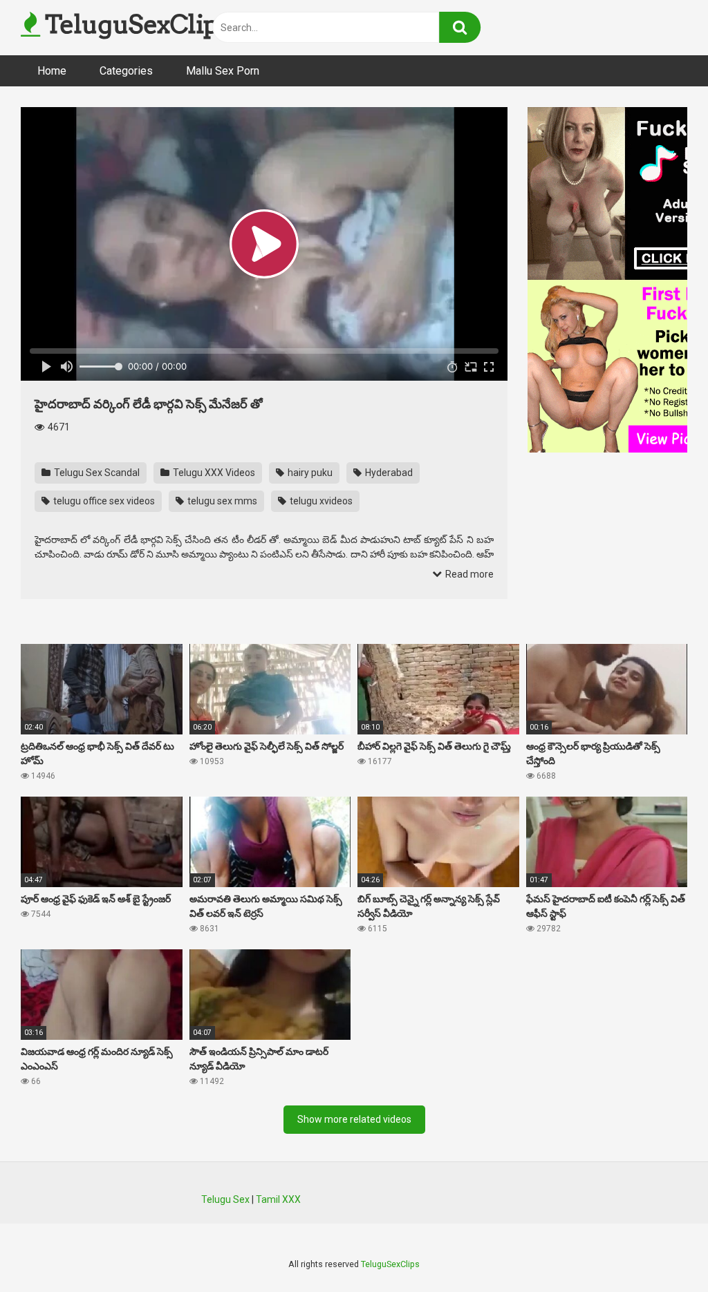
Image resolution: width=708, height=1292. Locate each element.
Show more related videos (354, 1119)
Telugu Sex (225, 1199)
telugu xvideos (320, 500)
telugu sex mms (221, 500)
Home (51, 70)
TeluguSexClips (135, 24)
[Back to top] (661, 1250)
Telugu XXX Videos (213, 472)
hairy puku (309, 472)
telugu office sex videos (103, 500)
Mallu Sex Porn (222, 70)
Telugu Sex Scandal (96, 472)
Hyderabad (388, 472)
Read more (468, 574)
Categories (126, 70)
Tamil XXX (278, 1199)
